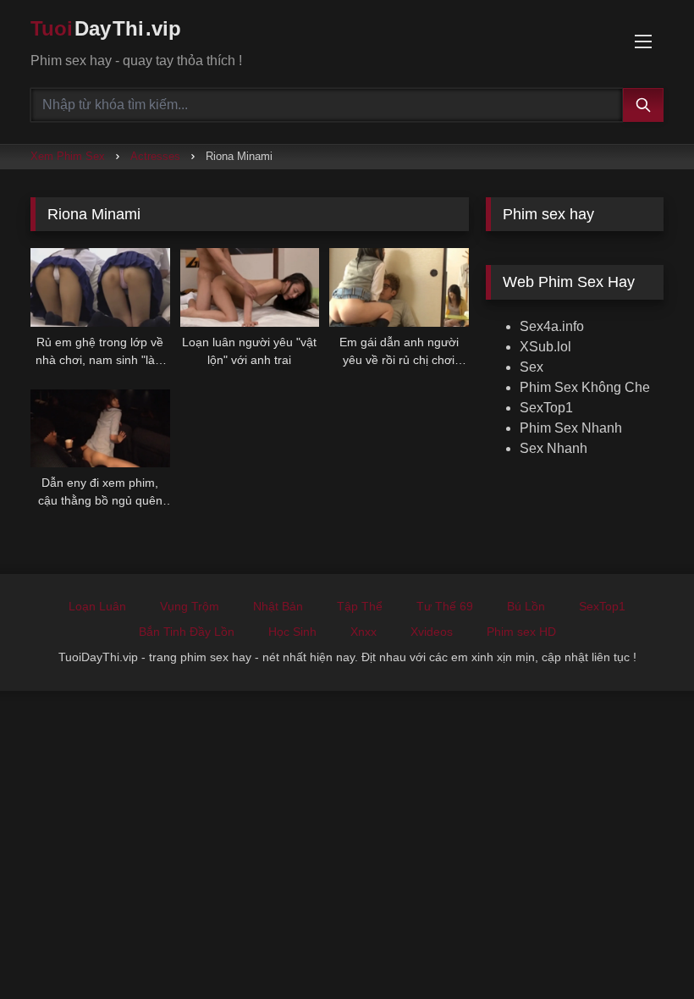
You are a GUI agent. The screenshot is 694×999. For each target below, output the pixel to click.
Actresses (155, 156)
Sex (531, 367)
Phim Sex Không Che (585, 387)
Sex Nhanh (553, 448)
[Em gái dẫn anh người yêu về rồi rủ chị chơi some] (399, 287)
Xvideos (431, 631)
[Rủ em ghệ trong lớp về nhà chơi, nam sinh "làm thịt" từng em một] (100, 287)
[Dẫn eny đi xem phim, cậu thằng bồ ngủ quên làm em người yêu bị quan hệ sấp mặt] (100, 428)
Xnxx (363, 631)
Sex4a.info (552, 326)
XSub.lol (545, 346)
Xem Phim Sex (67, 156)
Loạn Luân (97, 606)
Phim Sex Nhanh (571, 428)
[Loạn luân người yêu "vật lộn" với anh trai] (250, 287)
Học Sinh (292, 631)
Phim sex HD (521, 631)
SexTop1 (546, 407)
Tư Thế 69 (444, 606)
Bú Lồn (526, 606)
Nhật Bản (278, 606)
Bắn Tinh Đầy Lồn (186, 631)
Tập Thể (360, 606)
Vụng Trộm (189, 606)
